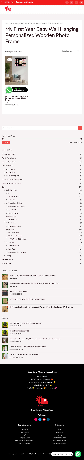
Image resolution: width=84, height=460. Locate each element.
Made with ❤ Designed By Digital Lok (55, 454)
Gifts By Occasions (8, 169)
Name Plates (12, 249)
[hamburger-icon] (80, 7)
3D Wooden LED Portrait (18, 239)
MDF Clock (11, 200)
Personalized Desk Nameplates (12, 179)
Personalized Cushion (15, 203)
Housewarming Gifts (12, 176)
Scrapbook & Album (14, 226)
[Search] (80, 128)
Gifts (7, 193)
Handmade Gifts (11, 216)
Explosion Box (12, 219)
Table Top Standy (7, 259)
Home (7, 23)
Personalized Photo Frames (17, 252)
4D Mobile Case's (13, 196)
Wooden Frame (13, 213)
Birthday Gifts (10, 172)
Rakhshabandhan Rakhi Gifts (11, 183)
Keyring (8, 256)
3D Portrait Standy (8, 154)
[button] (78, 454)
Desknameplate (7, 165)
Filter (6, 142)
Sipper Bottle (12, 210)
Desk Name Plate (11, 190)
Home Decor (10, 229)
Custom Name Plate (8, 162)
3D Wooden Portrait (15, 236)
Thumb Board (6, 263)
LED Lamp (11, 242)
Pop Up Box (12, 223)
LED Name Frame (13, 245)
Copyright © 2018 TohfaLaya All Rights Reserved (25, 454)
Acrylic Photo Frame (9, 158)
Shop (3, 187)
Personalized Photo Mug (16, 206)
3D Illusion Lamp (13, 232)
